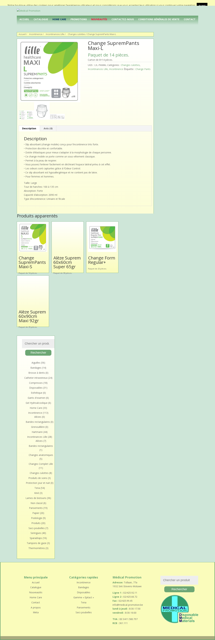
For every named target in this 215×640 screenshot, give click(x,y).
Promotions (79, 19)
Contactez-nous (123, 19)
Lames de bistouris (36, 498)
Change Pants (142, 69)
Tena (37, 488)
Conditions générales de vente (158, 19)
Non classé (37, 503)
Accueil (24, 19)
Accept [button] (202, 5)
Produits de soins (37, 478)
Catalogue (41, 19)
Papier (35, 513)
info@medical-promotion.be (128, 604)
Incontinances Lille (55, 34)
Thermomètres (36, 548)
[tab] (29, 128)
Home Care (59, 19)
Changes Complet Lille (41, 463)
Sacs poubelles (37, 528)
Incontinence (35, 34)
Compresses (36, 382)
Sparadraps (36, 538)
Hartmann (37, 432)
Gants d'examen (36, 397)
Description (29, 128)
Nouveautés (99, 19)
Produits (35, 523)
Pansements (36, 508)
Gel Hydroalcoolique (37, 402)
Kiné (36, 493)
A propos (36, 607)
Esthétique (36, 392)
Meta (36, 612)
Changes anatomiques (41, 455)
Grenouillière (38, 426)
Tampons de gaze (36, 543)
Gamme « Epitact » (83, 597)
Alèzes (37, 416)
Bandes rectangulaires (38, 421)
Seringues (36, 533)
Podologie (36, 518)
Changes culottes (76, 34)
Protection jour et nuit (38, 482)
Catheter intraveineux (36, 377)
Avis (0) (48, 128)
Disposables (35, 387)
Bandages (35, 367)
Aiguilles (36, 362)
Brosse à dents (36, 372)
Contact (190, 19)
